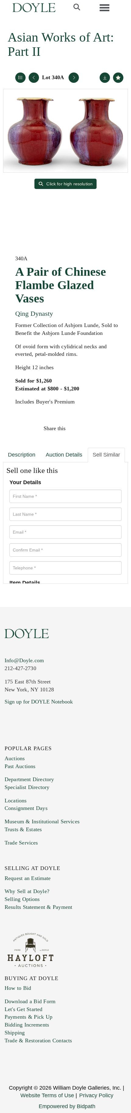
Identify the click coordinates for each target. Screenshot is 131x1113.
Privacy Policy (96, 1095)
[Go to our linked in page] (36, 738)
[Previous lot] (34, 78)
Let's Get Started (23, 1009)
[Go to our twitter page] (23, 738)
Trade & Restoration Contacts (38, 1040)
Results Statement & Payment (38, 907)
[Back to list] (20, 78)
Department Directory (29, 779)
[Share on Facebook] (76, 428)
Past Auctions (20, 766)
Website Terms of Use (47, 1095)
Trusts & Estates (23, 829)
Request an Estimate (28, 878)
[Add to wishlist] (118, 78)
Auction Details (64, 455)
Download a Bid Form (30, 1001)
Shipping (15, 1033)
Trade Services (21, 843)
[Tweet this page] (89, 428)
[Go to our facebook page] (10, 738)
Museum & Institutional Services (42, 821)
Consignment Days (26, 808)
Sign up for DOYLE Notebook (39, 702)
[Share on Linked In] (102, 428)
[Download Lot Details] (105, 78)
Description (21, 455)
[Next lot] (74, 78)
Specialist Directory (27, 787)
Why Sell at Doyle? (27, 891)
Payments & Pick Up (28, 1017)
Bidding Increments (27, 1025)
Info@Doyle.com (24, 660)
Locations (16, 801)
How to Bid (18, 988)
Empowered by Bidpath (67, 1106)
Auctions (15, 758)
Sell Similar (106, 455)
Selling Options (22, 899)
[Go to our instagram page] (115, 428)
